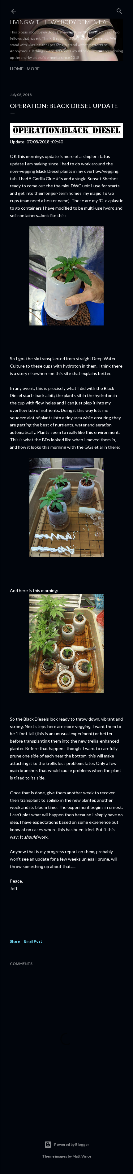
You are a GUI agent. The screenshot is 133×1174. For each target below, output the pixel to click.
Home (17, 68)
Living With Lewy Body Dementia (58, 22)
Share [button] (15, 941)
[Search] (119, 10)
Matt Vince (81, 1156)
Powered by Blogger (71, 1144)
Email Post (33, 941)
